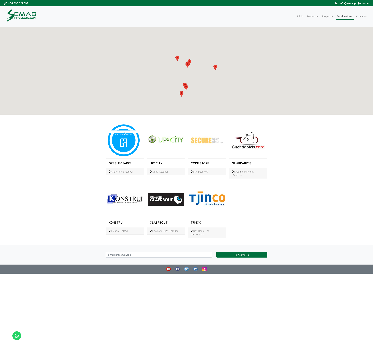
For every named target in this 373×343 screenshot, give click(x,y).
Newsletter (240, 254)
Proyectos (327, 16)
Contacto (361, 16)
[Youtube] (168, 268)
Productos (312, 16)
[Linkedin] (195, 268)
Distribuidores (344, 16)
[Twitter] (186, 268)
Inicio (300, 16)
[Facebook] (177, 268)
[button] (186, 87)
